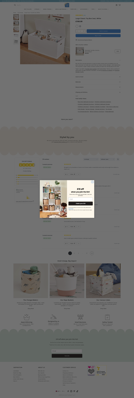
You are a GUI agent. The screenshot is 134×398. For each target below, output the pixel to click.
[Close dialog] (92, 182)
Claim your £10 (80, 203)
